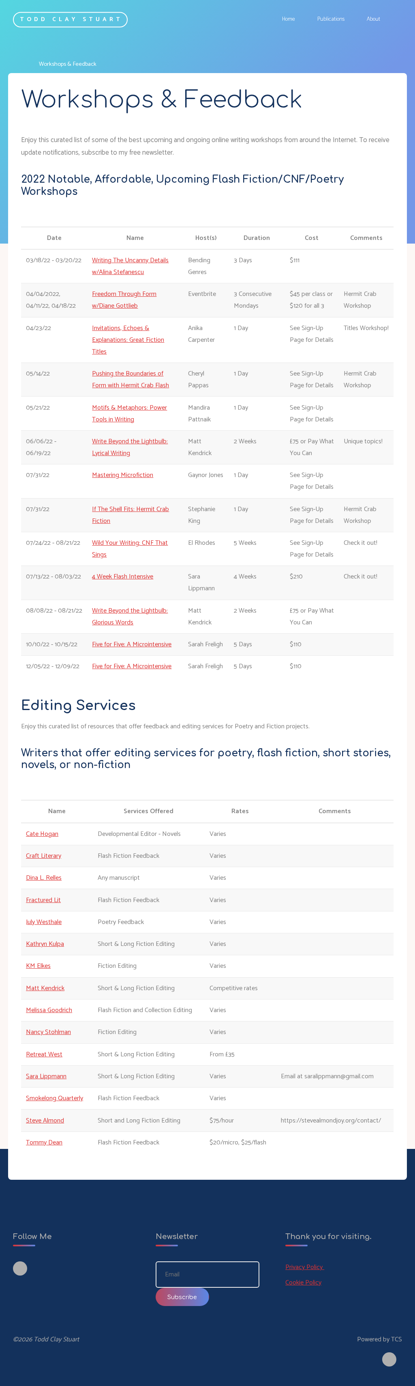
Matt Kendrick (45, 988)
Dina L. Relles (44, 878)
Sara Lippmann (46, 1076)
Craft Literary (43, 856)
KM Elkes (38, 966)
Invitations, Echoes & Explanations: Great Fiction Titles (128, 340)
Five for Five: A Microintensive (132, 644)
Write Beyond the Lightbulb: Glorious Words (130, 616)
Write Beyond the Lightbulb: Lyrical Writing (130, 447)
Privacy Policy (304, 1267)
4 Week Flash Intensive (123, 577)
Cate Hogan (42, 834)
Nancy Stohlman (48, 1032)
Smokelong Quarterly (54, 1098)
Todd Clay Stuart (71, 19)
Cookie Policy (303, 1282)
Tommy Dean (44, 1142)
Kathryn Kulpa (45, 944)
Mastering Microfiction (123, 475)
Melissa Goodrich (49, 1010)
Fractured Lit (43, 900)
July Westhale (44, 922)
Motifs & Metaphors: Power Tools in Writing (129, 413)
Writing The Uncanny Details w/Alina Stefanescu (130, 266)
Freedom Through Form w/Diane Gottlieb (124, 300)
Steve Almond (45, 1120)
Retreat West (44, 1054)
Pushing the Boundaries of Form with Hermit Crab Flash (130, 379)
